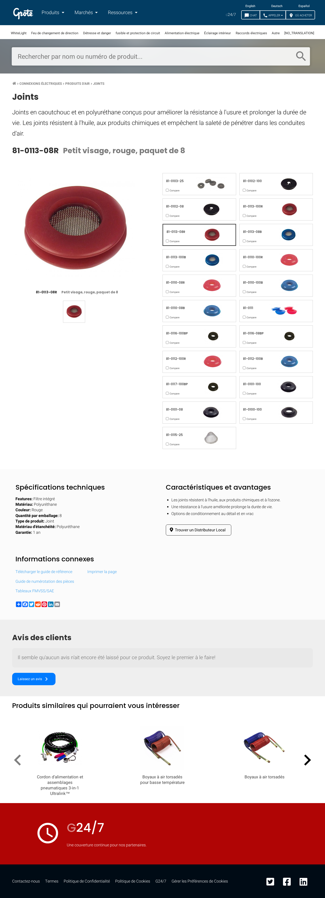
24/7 (231, 15)
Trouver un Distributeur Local (200, 530)
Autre (276, 33)
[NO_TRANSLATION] (299, 33)
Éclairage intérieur (217, 33)
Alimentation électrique (182, 33)
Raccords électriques (251, 33)
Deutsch (277, 6)
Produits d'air (77, 83)
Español (304, 6)
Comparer (162, 713)
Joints (98, 83)
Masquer (303, 577)
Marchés (84, 12)
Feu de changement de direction (54, 33)
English (250, 6)
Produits (51, 12)
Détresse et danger (97, 33)
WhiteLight (19, 33)
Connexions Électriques (40, 83)
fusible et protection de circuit (138, 33)
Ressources (121, 12)
